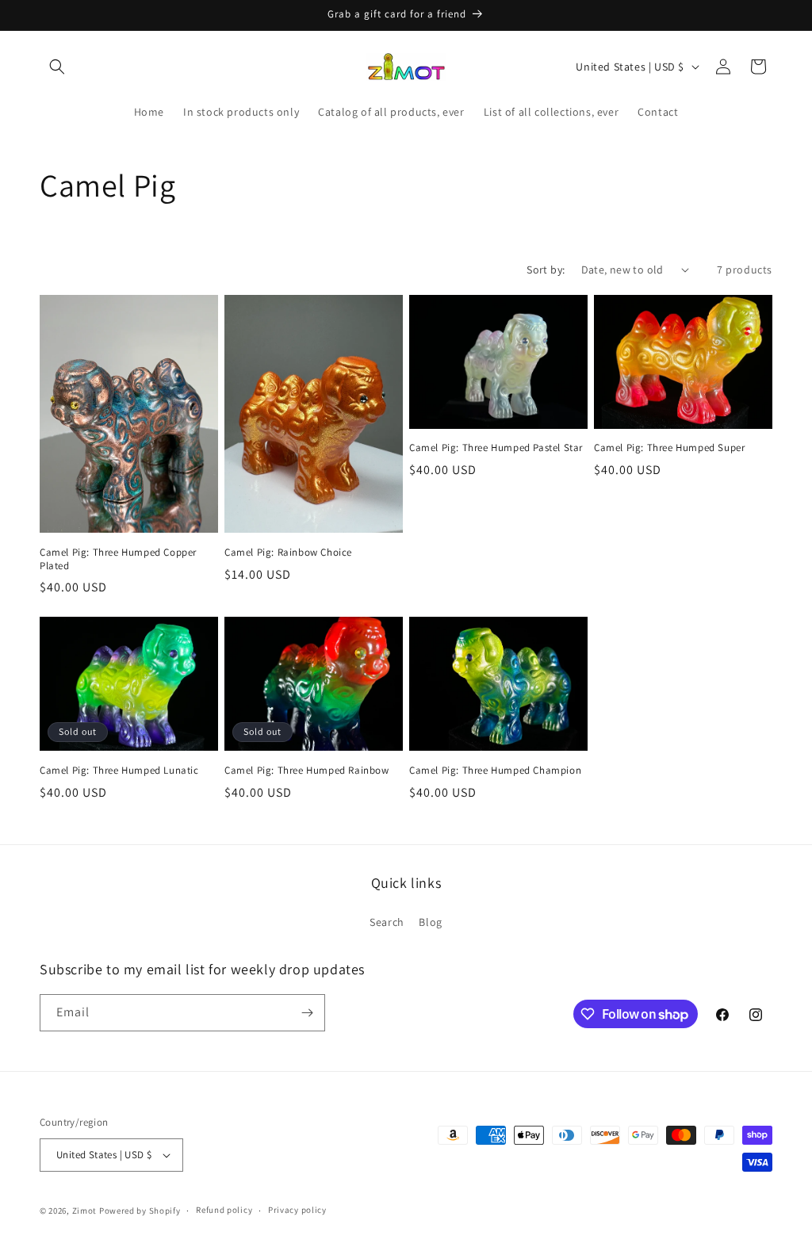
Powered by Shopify (140, 1210)
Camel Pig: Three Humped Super (669, 448)
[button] (57, 66)
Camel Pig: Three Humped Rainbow (306, 770)
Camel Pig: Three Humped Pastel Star (496, 448)
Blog (430, 922)
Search (387, 922)
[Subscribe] (306, 1012)
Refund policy (224, 1209)
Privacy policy (297, 1209)
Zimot (85, 1210)
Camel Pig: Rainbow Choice (288, 552)
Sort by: (546, 269)
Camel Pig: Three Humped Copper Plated (118, 559)
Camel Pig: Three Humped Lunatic (119, 770)
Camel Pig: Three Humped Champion (495, 770)
